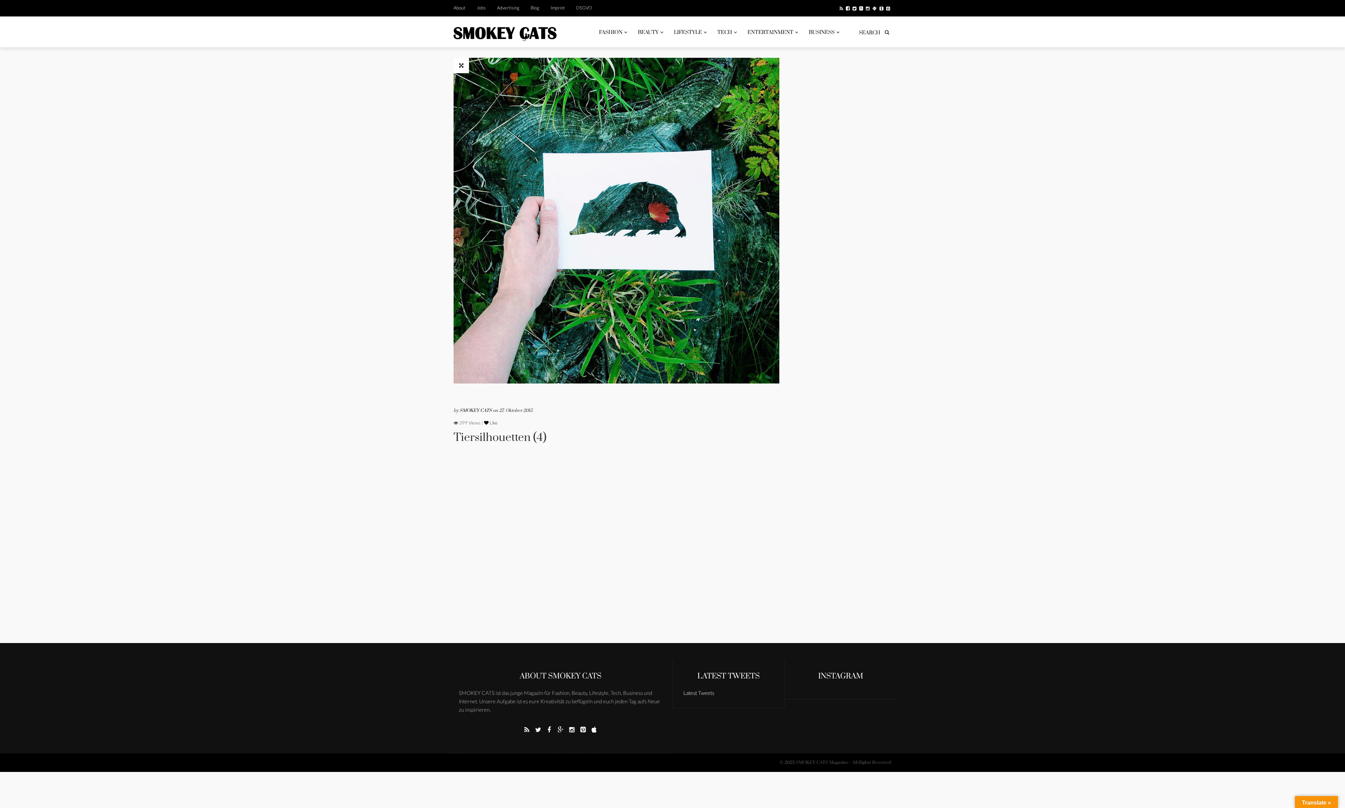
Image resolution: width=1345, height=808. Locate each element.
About (459, 8)
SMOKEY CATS (476, 410)
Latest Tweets (728, 676)
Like (493, 423)
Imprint (558, 8)
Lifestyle (688, 32)
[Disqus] (616, 553)
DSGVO (584, 8)
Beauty (648, 32)
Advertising (508, 8)
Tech (724, 32)
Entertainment (770, 32)
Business (822, 32)
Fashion (610, 32)
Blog (535, 8)
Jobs (481, 8)
